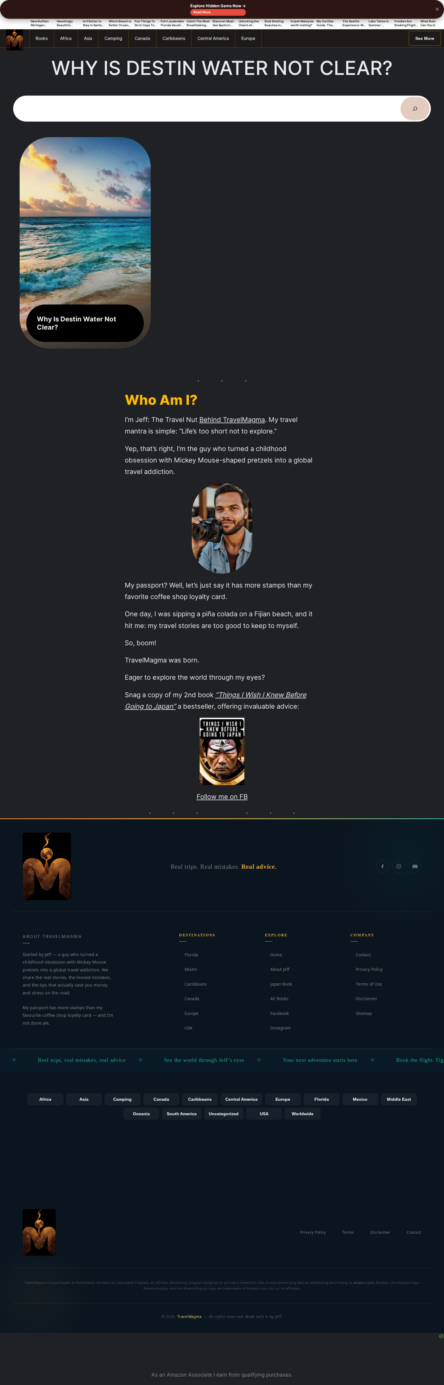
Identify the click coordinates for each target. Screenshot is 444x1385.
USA (185, 1028)
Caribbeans (173, 38)
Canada (142, 38)
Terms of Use (366, 984)
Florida (188, 955)
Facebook (277, 1013)
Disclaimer (363, 998)
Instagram (278, 1028)
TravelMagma (189, 1316)
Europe (248, 38)
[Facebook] (382, 866)
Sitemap (361, 1013)
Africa (66, 38)
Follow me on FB (222, 796)
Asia (88, 38)
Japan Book (278, 984)
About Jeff (277, 969)
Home (273, 955)
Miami (188, 969)
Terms (348, 1232)
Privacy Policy (366, 969)
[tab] (45, 1099)
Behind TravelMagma (232, 419)
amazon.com (363, 1282)
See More (424, 38)
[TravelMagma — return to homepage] (47, 866)
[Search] (415, 108)
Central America (213, 38)
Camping (113, 38)
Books (42, 38)
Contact (360, 955)
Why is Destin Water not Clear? (76, 323)
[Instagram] (398, 866)
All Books (276, 998)
